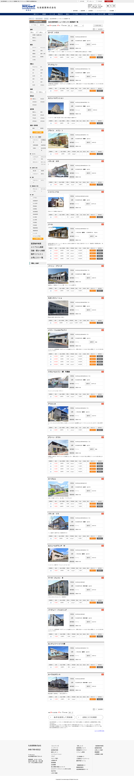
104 (50, 356)
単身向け (68, 14)
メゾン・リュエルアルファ (57, 330)
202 (50, 258)
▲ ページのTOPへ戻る (99, 730)
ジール (50, 224)
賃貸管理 (83, 10)
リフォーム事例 (80, 752)
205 (51, 602)
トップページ (54, 748)
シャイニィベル (53, 192)
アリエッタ (52, 404)
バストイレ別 (52, 14)
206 (50, 364)
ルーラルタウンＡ (54, 674)
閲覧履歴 (97, 752)
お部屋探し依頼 (99, 754)
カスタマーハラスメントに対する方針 (61, 768)
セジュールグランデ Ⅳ (56, 546)
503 (51, 123)
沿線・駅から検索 (38, 251)
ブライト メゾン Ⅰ (55, 130)
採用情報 (53, 762)
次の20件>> (100, 29)
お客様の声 (54, 760)
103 (50, 90)
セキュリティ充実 (101, 14)
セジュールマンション (56, 98)
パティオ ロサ (53, 161)
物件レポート (36, 14)
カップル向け (75, 14)
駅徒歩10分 (60, 14)
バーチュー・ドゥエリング (57, 610)
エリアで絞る (34, 25)
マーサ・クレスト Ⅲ (55, 578)
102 (51, 184)
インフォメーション (101, 10)
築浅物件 (44, 14)
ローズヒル (52, 479)
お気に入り (93, 57)
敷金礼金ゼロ (111, 14)
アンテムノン (52, 64)
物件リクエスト (37, 254)
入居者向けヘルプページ (82, 758)
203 (50, 361)
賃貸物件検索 (36, 244)
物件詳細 (100, 57)
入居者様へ (91, 10)
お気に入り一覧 (37, 258)
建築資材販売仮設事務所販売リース (82, 768)
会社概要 (112, 10)
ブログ (53, 756)
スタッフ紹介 (54, 758)
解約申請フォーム (81, 760)
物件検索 (75, 10)
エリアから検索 (37, 247)
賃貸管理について (81, 748)
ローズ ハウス (53, 32)
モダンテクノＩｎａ (55, 298)
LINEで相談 (54, 773)
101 (50, 255)
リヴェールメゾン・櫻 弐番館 (59, 372)
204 (50, 359)
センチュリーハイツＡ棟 (56, 644)
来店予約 (53, 771)
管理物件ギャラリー (81, 750)
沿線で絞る (42, 25)
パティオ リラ (53, 514)
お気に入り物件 (99, 750)
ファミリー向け (84, 14)
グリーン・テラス (54, 437)
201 (50, 57)
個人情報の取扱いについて (58, 766)
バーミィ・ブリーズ (55, 266)
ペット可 (93, 14)
